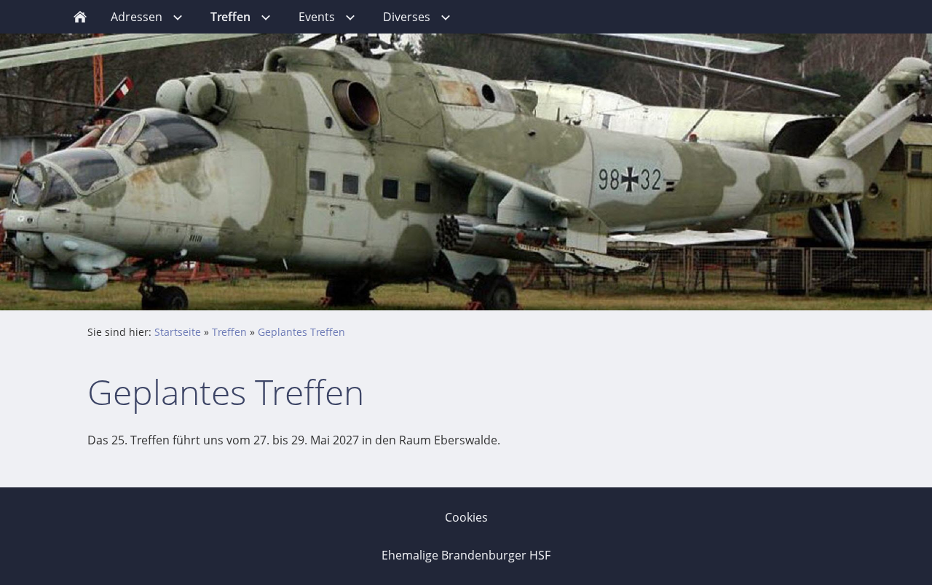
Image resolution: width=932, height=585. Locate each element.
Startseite (177, 332)
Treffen (229, 332)
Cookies (466, 517)
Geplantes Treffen (301, 332)
